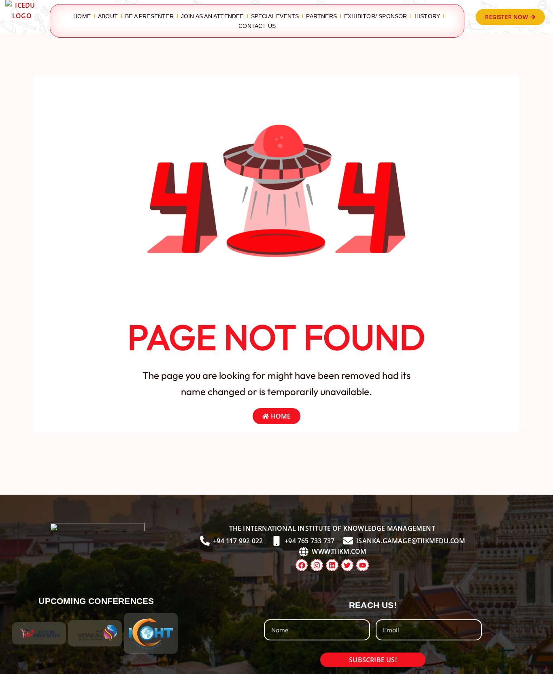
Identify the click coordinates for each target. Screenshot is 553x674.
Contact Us (257, 26)
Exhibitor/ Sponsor (375, 16)
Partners (321, 16)
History (427, 16)
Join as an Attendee (212, 16)
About (108, 16)
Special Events (275, 16)
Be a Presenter (149, 16)
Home (82, 16)
